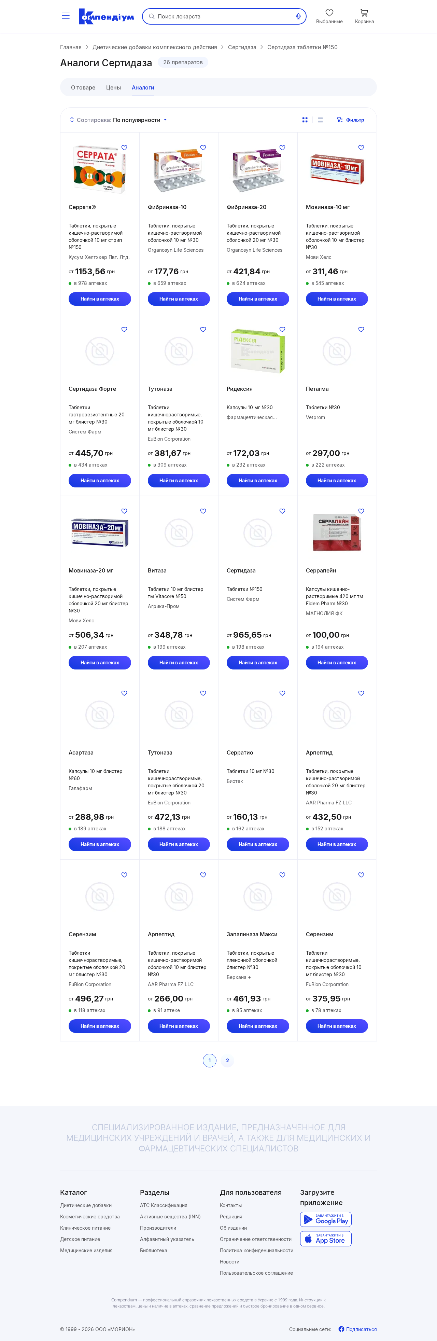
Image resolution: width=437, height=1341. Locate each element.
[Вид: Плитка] (305, 120)
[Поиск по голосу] (298, 16)
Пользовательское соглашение (256, 1273)
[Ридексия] (258, 351)
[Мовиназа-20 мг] (100, 533)
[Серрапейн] (337, 533)
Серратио (240, 752)
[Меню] (65, 16)
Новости (229, 1261)
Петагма (317, 388)
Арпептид (319, 752)
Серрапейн (321, 570)
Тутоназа (160, 388)
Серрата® (82, 207)
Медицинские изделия (86, 1250)
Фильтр (355, 120)
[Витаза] (179, 533)
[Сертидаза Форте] (100, 351)
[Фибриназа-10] (179, 169)
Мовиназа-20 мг (91, 570)
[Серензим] (100, 896)
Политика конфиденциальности (256, 1250)
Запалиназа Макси (252, 934)
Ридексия (240, 388)
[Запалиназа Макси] (258, 896)
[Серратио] (258, 715)
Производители (158, 1228)
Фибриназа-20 (246, 207)
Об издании (233, 1228)
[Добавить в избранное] (124, 147)
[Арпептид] (337, 715)
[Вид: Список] (320, 120)
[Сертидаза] (258, 533)
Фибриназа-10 (167, 207)
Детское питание (80, 1239)
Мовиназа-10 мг (328, 207)
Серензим (82, 934)
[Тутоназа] (179, 351)
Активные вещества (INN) (170, 1216)
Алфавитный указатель (167, 1239)
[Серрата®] (100, 169)
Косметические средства (90, 1216)
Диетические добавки (86, 1205)
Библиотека (153, 1250)
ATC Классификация (163, 1205)
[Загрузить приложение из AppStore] (326, 1238)
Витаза (157, 570)
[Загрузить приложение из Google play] (326, 1219)
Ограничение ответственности (256, 1239)
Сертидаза (241, 570)
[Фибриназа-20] (258, 169)
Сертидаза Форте (92, 388)
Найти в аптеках (100, 299)
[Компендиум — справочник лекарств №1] (106, 16)
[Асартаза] (100, 715)
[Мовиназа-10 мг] (337, 169)
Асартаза (81, 752)
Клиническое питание (85, 1228)
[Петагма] (337, 351)
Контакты (231, 1205)
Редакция (231, 1216)
